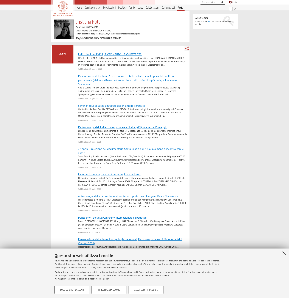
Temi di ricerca (136, 7)
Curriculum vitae (93, 7)
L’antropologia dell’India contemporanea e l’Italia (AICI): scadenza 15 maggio (122, 127)
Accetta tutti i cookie (146, 290)
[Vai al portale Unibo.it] (63, 8)
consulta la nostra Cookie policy (94, 278)
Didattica (122, 7)
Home (79, 7)
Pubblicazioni (109, 7)
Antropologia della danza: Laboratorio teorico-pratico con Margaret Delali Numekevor (128, 196)
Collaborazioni (152, 7)
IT (231, 9)
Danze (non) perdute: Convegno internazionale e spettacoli (112, 217)
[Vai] (222, 2)
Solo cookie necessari (72, 290)
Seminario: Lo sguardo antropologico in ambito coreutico (111, 105)
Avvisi (180, 7)
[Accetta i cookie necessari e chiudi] (284, 253)
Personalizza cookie (109, 290)
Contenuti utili (168, 7)
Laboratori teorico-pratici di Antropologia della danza (109, 174)
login (210, 21)
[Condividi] (187, 48)
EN (235, 9)
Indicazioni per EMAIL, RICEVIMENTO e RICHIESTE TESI (110, 54)
